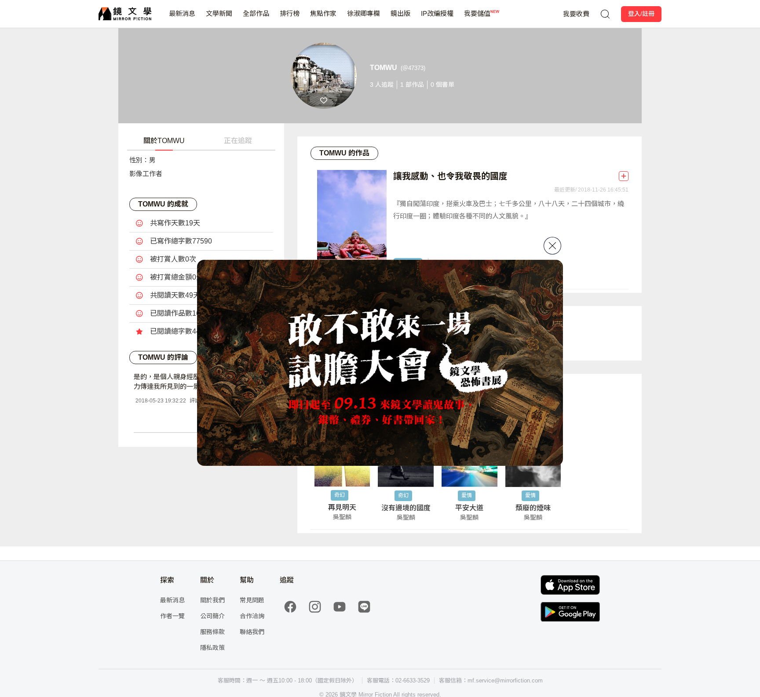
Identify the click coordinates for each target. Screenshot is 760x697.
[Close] (552, 245)
